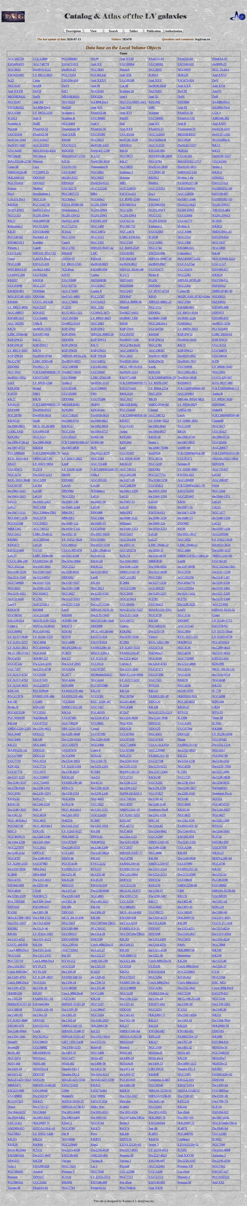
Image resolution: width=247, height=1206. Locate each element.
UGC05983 (98, 539)
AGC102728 (16, 58)
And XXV (155, 80)
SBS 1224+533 (71, 728)
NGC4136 (184, 647)
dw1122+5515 (71, 599)
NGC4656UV (16, 836)
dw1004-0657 (157, 431)
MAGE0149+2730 (19, 161)
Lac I (94, 1166)
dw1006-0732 (220, 437)
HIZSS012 (219, 285)
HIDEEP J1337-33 (19, 1004)
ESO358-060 (41, 231)
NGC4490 (97, 744)
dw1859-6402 (16, 1117)
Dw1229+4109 (100, 739)
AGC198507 (157, 350)
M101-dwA (156, 1058)
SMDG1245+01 (159, 842)
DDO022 (218, 177)
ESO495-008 (220, 307)
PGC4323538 (16, 712)
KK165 (95, 858)
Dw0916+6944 (42, 355)
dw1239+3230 (100, 788)
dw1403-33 (69, 1052)
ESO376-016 (186, 491)
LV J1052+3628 (72, 539)
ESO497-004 (41, 334)
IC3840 (12, 874)
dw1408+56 (98, 1063)
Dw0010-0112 (42, 69)
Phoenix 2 (184, 1177)
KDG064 (125, 442)
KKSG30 (155, 777)
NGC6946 (68, 1139)
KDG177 (39, 798)
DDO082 (154, 469)
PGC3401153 (157, 626)
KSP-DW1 (68, 328)
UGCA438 (155, 1171)
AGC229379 (70, 744)
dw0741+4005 (71, 296)
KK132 (217, 685)
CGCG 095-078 (72, 550)
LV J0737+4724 (159, 291)
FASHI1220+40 (159, 696)
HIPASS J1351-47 (73, 1036)
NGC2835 (126, 355)
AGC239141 (70, 944)
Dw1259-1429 (71, 896)
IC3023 (66, 653)
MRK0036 (155, 561)
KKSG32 (13, 798)
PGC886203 (127, 907)
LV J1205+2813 (18, 647)
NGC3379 (39, 518)
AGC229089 (157, 750)
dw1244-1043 (220, 831)
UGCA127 (219, 264)
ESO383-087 (157, 1031)
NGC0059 (184, 69)
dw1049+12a (70, 523)
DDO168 (154, 934)
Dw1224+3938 (158, 717)
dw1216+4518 (221, 674)
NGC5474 (14, 1058)
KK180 (66, 907)
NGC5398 (155, 1047)
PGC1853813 (186, 701)
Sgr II (65, 1133)
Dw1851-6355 (158, 1112)
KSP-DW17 (40, 345)
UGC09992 (98, 1096)
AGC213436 (16, 599)
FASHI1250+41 (130, 863)
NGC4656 (126, 831)
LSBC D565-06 (43, 361)
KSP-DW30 (156, 361)
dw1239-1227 (128, 788)
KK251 (12, 1139)
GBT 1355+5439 (72, 1042)
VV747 (37, 550)
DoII (215, 96)
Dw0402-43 (40, 237)
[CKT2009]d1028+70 (104, 469)
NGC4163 (14, 658)
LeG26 (153, 534)
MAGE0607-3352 (189, 258)
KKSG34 (183, 809)
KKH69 (67, 615)
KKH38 (38, 280)
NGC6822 (14, 1133)
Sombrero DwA (222, 793)
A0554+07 (68, 258)
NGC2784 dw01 (130, 345)
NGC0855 (126, 166)
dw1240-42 (156, 798)
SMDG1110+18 (130, 572)
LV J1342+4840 (18, 1020)
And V (95, 123)
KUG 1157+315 (188, 636)
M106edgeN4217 (102, 674)
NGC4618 (39, 815)
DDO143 (96, 836)
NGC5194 (218, 977)
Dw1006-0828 (42, 442)
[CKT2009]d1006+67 (75, 442)
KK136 (12, 701)
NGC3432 (184, 539)
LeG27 (153, 539)
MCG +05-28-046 (102, 631)
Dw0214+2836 (158, 166)
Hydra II (13, 707)
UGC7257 (14, 669)
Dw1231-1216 (221, 744)
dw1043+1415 (17, 496)
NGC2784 (155, 345)
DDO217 (39, 1177)
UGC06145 (219, 561)
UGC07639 (127, 739)
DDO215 (13, 1160)
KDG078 (13, 609)
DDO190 (39, 1079)
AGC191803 (186, 393)
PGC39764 (127, 696)
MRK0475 (14, 1085)
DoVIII (182, 91)
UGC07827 (156, 793)
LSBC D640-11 (42, 534)
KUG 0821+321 (72, 312)
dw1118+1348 (71, 588)
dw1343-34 (185, 1020)
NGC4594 (68, 798)
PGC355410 (15, 183)
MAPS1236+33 (129, 771)
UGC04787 (127, 334)
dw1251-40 (69, 874)
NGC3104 (68, 431)
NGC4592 (14, 793)
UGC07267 (98, 669)
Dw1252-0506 (187, 874)
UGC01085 (98, 134)
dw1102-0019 (157, 555)
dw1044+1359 (158, 496)
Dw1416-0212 (100, 1074)
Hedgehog (184, 955)
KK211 (216, 1015)
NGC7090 (218, 1144)
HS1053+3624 (221, 545)
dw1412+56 (98, 1069)
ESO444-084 (41, 1004)
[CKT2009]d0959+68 (225, 415)
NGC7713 (126, 1177)
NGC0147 (14, 85)
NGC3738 (155, 615)
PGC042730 (15, 825)
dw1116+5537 (71, 582)
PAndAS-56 (98, 129)
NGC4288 (218, 696)
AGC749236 (70, 723)
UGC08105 (219, 896)
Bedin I (124, 1123)
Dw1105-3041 (42, 566)
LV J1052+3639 (222, 539)
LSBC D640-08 (43, 555)
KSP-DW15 (219, 339)
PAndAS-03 (156, 58)
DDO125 (154, 728)
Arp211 (95, 777)
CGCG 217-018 (222, 923)
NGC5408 (97, 1052)
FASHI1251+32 (188, 869)
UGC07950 (219, 847)
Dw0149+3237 (221, 156)
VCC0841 (97, 723)
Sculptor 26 (127, 91)
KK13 (216, 145)
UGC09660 (40, 1090)
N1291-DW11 (221, 204)
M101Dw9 (126, 1042)
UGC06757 (127, 620)
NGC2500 (184, 301)
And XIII (125, 107)
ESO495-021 (16, 318)
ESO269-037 (41, 907)
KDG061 (68, 410)
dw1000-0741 (70, 420)
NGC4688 (155, 852)
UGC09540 (156, 1085)
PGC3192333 (220, 1177)
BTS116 (154, 685)
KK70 (11, 328)
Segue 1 (154, 442)
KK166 (153, 858)
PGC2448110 (220, 1052)
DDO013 (125, 145)
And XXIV (219, 123)
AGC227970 (16, 847)
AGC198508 (70, 366)
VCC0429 (68, 701)
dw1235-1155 (128, 766)
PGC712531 (69, 226)
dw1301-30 (69, 901)
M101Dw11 (219, 1063)
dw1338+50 (185, 1004)
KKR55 (96, 1139)
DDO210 (125, 1139)
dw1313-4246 (157, 923)
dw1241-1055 (70, 815)
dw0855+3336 (221, 323)
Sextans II (184, 464)
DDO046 (39, 296)
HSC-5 (12, 831)
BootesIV (68, 1096)
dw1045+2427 (42, 501)
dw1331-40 (98, 988)
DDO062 (13, 366)
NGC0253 (68, 102)
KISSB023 (184, 383)
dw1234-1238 (186, 761)
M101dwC (39, 1058)
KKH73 (67, 626)
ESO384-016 (220, 1042)
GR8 (181, 890)
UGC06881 (15, 631)
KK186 (95, 917)
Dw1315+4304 (221, 934)
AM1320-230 (99, 961)
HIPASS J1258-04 (223, 890)
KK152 (182, 755)
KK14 (124, 150)
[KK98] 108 (69, 620)
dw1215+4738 (42, 669)
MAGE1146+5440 (102, 620)
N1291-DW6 (41, 215)
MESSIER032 (16, 96)
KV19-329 (39, 971)
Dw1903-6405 (71, 1117)
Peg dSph (126, 1182)
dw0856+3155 (42, 328)
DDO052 (154, 312)
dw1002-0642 (157, 426)
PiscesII (124, 1166)
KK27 (11, 220)
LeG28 (37, 545)
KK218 (153, 1025)
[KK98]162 (98, 842)
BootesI (124, 1047)
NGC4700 (126, 858)
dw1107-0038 (186, 566)
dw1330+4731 (17, 988)
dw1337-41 (127, 1004)
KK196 (217, 950)
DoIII (36, 123)
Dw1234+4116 (129, 761)
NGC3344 (218, 491)
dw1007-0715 (16, 447)
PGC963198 (220, 879)
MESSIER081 (71, 404)
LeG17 (12, 507)
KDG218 (218, 907)
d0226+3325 (70, 177)
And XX (96, 64)
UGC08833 (40, 1042)
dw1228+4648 (71, 734)
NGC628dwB (157, 139)
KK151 (12, 744)
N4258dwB (40, 717)
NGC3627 (68, 593)
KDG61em (98, 410)
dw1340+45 (15, 1015)
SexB (36, 420)
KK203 (124, 971)
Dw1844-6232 (17, 1112)
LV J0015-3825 (42, 75)
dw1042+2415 (17, 491)
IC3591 (182, 771)
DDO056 (68, 339)
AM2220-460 (99, 1155)
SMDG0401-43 (222, 231)
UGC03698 (15, 285)
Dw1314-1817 (187, 934)
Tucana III (14, 1187)
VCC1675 (39, 771)
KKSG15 (13, 404)
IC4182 (12, 912)
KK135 (153, 690)
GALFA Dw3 (16, 199)
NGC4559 (184, 766)
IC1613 (12, 118)
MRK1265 (14, 528)
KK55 (66, 274)
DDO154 (154, 879)
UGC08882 (40, 1047)
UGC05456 (219, 442)
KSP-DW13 (98, 339)
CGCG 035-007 (222, 377)
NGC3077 (218, 426)
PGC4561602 (41, 631)
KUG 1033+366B (19, 480)
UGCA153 (219, 345)
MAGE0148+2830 (160, 156)
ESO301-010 (99, 220)
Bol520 (66, 107)
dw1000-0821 (99, 420)
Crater (216, 615)
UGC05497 (127, 453)
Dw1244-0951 (187, 831)
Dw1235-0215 (158, 766)
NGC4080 (68, 642)
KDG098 (68, 685)
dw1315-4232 (16, 939)
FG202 (153, 280)
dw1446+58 (127, 1085)
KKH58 (38, 447)
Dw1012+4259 (100, 453)
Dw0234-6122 (100, 183)
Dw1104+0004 (71, 561)
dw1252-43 (219, 874)
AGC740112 (41, 528)
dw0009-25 (219, 64)
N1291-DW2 (16, 210)
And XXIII (69, 134)
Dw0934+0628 (187, 377)
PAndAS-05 (219, 58)
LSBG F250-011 (130, 237)
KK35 (11, 231)
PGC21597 (98, 296)
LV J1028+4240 (72, 469)
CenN (36, 1031)
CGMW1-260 (16, 274)
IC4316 (182, 1009)
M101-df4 (14, 1063)
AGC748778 (41, 64)
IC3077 (66, 674)
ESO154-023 (128, 193)
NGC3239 (155, 464)
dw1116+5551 (42, 582)
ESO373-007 (41, 377)
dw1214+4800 (187, 663)
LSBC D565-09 (101, 377)
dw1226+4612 (42, 728)
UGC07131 (156, 647)
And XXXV (98, 80)
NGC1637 (218, 242)
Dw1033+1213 (42, 474)
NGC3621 (14, 588)
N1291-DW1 (99, 215)
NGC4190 (155, 658)
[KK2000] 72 (186, 1123)
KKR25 (38, 1101)
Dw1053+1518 (100, 545)
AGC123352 (157, 188)
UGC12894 (40, 58)
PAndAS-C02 (186, 118)
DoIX (36, 96)
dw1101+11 (98, 555)
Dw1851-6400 (71, 1112)
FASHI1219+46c (72, 696)
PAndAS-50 (185, 112)
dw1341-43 (127, 1015)
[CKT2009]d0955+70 (46, 404)
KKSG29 (68, 777)
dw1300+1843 (42, 901)
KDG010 (68, 150)
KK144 (12, 723)
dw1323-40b (127, 961)
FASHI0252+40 (222, 188)
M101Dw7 (219, 1058)
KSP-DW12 (15, 339)
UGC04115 (98, 301)
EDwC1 (67, 1123)
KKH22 (217, 226)
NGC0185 (97, 91)
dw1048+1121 (129, 518)
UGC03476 (185, 269)
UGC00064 (127, 64)
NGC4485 (39, 744)
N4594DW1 (220, 788)
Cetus (36, 80)
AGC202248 (128, 474)
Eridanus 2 (155, 226)
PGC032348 (15, 523)
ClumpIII (217, 420)
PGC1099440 (16, 453)
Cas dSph (183, 1171)
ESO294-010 (70, 80)
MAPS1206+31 (71, 647)
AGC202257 (157, 588)
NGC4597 (126, 804)
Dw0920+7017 (187, 361)
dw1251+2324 (158, 869)
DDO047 (125, 296)
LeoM (181, 561)
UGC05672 (15, 469)
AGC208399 (128, 485)
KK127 (66, 658)
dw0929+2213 (129, 372)
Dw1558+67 (185, 1096)
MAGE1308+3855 (19, 917)
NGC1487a (98, 231)
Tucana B (97, 1160)
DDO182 (39, 1020)
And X (37, 118)
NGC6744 (97, 1123)
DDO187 (39, 1074)
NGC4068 (39, 642)
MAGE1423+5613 (19, 1079)
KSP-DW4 (126, 328)
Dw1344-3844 (221, 1020)
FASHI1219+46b (43, 696)
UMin (65, 1090)
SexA (65, 453)
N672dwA (39, 156)
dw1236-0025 (70, 771)
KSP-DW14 (156, 339)
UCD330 (154, 966)
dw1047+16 (185, 507)
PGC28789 (15, 415)
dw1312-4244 (41, 923)
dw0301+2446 (187, 199)
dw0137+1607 (17, 145)
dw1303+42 (219, 901)
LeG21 (216, 507)
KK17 (124, 161)
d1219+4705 (185, 690)
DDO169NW (70, 939)
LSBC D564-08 (17, 334)
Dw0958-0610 (100, 415)
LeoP (65, 464)
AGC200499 (186, 480)
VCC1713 (126, 777)
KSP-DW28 (98, 355)
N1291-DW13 (221, 215)
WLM (94, 58)
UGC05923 (40, 523)
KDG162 (13, 766)
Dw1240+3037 (17, 809)
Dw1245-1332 (187, 842)
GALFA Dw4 (41, 258)
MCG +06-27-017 (19, 653)
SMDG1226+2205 (19, 728)
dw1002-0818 (99, 426)
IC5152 (37, 1150)
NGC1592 (97, 242)
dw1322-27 (98, 955)
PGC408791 (185, 1133)
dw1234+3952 (71, 761)
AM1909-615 (16, 1128)
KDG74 (125, 555)
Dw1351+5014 (100, 1036)
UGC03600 (69, 280)
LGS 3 (216, 112)
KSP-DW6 (68, 334)
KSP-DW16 (15, 345)
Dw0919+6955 (71, 361)
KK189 (182, 923)
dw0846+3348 (158, 318)
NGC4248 (218, 680)
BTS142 (96, 755)
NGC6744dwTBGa (132, 1117)
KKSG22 (97, 566)
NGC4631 (39, 820)
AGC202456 (128, 539)
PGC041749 (220, 755)
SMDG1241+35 (130, 809)
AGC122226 (99, 188)
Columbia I (184, 253)
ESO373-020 (128, 388)
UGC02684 (185, 215)
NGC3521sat (16, 566)
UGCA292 (155, 782)
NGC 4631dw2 (17, 820)
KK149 (37, 739)
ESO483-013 (16, 242)
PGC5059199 (16, 717)
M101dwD (155, 1052)
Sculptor (154, 112)
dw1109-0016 (70, 572)
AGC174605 (70, 301)
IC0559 (12, 393)
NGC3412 (14, 534)
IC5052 (217, 1139)
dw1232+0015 (187, 750)
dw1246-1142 (16, 852)
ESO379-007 (220, 626)
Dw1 (152, 193)
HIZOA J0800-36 (131, 301)
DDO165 (68, 912)
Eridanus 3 (126, 172)
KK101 (95, 582)
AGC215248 (41, 615)
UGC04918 (219, 355)
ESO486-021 (186, 247)
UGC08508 (69, 988)
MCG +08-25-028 (189, 998)
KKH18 (13, 204)
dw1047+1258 (187, 512)
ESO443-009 (16, 885)
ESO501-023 (186, 474)
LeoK (152, 366)
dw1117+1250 (157, 582)
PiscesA (125, 69)
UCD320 (125, 966)
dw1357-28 (185, 1042)
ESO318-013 (157, 512)
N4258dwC (156, 653)
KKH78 (183, 680)
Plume (181, 739)
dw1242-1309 (220, 820)
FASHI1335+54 (43, 998)
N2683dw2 (185, 323)
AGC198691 (99, 388)
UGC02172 (69, 188)
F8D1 (36, 393)
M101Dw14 (40, 1069)
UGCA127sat (186, 264)
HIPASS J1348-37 (73, 1031)
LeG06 (95, 485)
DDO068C (219, 404)
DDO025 (39, 183)
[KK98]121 (185, 642)
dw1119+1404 (221, 588)
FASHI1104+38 (43, 561)
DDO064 (68, 399)
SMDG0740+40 (222, 291)
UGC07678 (69, 750)
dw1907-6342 (220, 1117)
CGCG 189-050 (18, 944)
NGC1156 (39, 199)
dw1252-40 (98, 874)
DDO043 (154, 285)
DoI (122, 123)
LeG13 (12, 501)
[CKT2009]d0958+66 (133, 415)
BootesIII (13, 1047)
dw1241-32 (15, 815)
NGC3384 (97, 518)
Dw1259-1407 (158, 896)
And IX (182, 107)
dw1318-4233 (157, 944)
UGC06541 (15, 615)
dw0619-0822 (128, 264)
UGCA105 (14, 253)
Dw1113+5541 (17, 577)
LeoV (65, 609)
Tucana (66, 1160)
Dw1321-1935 (42, 955)
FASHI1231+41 (188, 744)
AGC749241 (128, 798)
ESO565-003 (99, 366)
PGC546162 (15, 237)
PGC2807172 (70, 193)
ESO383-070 (16, 1025)
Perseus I (154, 199)
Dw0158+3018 (100, 161)
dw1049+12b (157, 523)
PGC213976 (15, 696)
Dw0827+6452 (129, 312)
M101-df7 (97, 1058)
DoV (215, 80)
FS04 (215, 485)
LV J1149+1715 (222, 620)
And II (182, 123)
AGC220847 (41, 777)
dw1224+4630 (129, 717)
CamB (37, 247)
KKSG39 (97, 879)
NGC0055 (155, 69)
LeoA (181, 415)
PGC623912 (40, 1036)
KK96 (181, 528)
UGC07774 (15, 771)
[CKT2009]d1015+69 (225, 453)
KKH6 (66, 139)
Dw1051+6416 (100, 534)
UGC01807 (69, 172)
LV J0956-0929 (187, 404)
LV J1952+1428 (43, 1133)
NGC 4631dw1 (71, 809)
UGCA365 (69, 998)
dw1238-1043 (186, 782)
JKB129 (183, 75)
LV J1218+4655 (18, 685)
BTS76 (66, 636)
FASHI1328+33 (72, 977)
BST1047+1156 (17, 518)
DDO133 (39, 755)
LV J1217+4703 (18, 680)
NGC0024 (14, 69)
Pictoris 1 (13, 247)
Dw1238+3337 (17, 782)
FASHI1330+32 (130, 982)
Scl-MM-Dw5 (41, 107)
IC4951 (153, 1133)
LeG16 (216, 501)
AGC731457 (220, 469)
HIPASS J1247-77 (131, 852)
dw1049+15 (98, 523)
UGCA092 (155, 242)
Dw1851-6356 (129, 1112)
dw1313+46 (40, 928)
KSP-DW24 (15, 355)
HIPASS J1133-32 (223, 609)
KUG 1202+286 (159, 642)
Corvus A (126, 663)
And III (95, 85)
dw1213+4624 (129, 658)
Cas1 (36, 166)
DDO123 (154, 723)
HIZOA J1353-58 (131, 1036)
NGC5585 (184, 1074)
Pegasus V (68, 1171)
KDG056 (154, 372)
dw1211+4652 (221, 653)
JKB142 (183, 150)
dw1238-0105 (16, 788)
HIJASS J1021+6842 (225, 458)
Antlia (123, 431)
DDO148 (68, 858)
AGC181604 (70, 318)
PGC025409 (220, 328)
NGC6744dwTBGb (224, 1123)
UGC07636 (156, 739)
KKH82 (13, 928)
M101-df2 (68, 1063)
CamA (66, 242)
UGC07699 (15, 755)
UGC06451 (156, 604)
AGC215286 (128, 588)
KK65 (152, 296)
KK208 (95, 998)
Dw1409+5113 (187, 1063)
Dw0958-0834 (42, 415)
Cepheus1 (184, 1139)
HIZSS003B (98, 280)
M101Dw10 (219, 1047)
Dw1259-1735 (129, 896)
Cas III (124, 85)
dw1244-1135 (128, 836)
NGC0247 (14, 102)
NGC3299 (39, 480)
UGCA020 (14, 150)
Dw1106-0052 (158, 566)
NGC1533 (184, 237)
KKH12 (154, 177)
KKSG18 (155, 437)
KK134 (124, 690)
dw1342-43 (69, 1020)
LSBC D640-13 (187, 545)
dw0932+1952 (17, 377)
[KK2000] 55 (128, 955)
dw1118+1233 (42, 588)
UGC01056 (15, 134)
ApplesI (38, 1171)
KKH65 (13, 539)
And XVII (218, 85)
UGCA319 (127, 901)
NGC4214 (184, 669)
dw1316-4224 (220, 939)
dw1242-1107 (70, 825)
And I (123, 96)
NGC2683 (97, 323)
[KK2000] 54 (186, 950)
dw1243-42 (156, 825)
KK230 (182, 1058)
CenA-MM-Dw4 (43, 961)
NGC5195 (39, 982)
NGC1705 (68, 247)
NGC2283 (184, 274)
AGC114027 (41, 139)
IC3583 (95, 771)
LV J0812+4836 (18, 307)
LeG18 (95, 507)
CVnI (215, 971)
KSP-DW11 (185, 334)
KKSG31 (97, 782)
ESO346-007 (157, 1160)
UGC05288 (98, 399)
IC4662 (124, 1106)
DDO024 (68, 183)
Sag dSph (183, 1112)
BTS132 (183, 712)
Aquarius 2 (219, 1155)
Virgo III (217, 717)
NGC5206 (97, 993)
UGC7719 (14, 761)
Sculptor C (68, 112)
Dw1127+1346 (100, 604)
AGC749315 (128, 469)
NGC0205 (155, 91)
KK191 (12, 934)
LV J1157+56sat (222, 631)
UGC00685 (98, 118)
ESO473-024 (186, 80)
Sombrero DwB (158, 809)
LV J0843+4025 (101, 318)
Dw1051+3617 (187, 534)
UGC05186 (69, 388)
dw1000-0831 (16, 426)
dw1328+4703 (17, 977)
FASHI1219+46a (72, 690)
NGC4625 (184, 815)
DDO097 (183, 620)
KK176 (182, 896)
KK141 (66, 712)
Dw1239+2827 (187, 788)
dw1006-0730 (186, 437)
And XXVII (15, 91)
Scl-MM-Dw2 (221, 102)
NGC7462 (218, 1166)
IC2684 (124, 582)
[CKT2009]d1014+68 (191, 453)
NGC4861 (97, 896)
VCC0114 (97, 663)
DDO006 (183, 102)
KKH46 (154, 334)
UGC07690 (127, 750)
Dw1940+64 (220, 1128)
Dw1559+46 (220, 1096)
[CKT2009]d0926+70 (46, 372)
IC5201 (182, 1150)
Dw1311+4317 (17, 923)
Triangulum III (71, 129)
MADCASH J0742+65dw (194, 296)
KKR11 (96, 1085)
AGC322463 (157, 1166)
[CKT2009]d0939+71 (133, 383)
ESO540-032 (16, 107)
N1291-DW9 (99, 204)
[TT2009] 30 (157, 172)
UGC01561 (219, 161)
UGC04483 (40, 318)
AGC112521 (157, 145)
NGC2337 (39, 285)
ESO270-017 (220, 993)
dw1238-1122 (128, 782)
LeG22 (216, 523)
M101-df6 (39, 1063)
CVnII (37, 890)
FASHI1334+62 (159, 993)
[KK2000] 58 (99, 1025)
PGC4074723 (220, 804)
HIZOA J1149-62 (44, 626)
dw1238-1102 (41, 788)
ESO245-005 (157, 150)
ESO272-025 (70, 1085)
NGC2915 (14, 372)
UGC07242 (15, 663)
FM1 (94, 393)
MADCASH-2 (100, 653)
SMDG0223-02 (187, 172)
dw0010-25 (69, 69)
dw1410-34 (15, 1069)
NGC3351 (68, 496)
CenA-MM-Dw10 (160, 961)
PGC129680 (69, 1144)
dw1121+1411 (186, 593)
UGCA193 (127, 426)
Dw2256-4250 (221, 1160)
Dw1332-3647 (187, 988)
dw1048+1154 (158, 518)
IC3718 (217, 836)
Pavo (94, 1133)
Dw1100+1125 (221, 550)
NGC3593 (155, 577)
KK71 (37, 339)
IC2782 (37, 599)
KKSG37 (218, 852)
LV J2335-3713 (100, 1177)
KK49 (216, 253)
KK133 (95, 690)
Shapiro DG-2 (70, 1074)
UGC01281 (185, 156)
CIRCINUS (156, 1069)
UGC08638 (15, 1009)
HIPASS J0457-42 (102, 247)
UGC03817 (98, 285)
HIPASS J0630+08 (131, 269)
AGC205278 (128, 550)
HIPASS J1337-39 (73, 1004)
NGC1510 (68, 237)
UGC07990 (185, 863)
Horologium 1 (41, 193)
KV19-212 (68, 961)
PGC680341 (15, 1182)
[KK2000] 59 (220, 1025)
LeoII (94, 577)
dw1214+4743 (158, 663)
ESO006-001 (186, 307)
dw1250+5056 (17, 869)
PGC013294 (40, 226)
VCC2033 (39, 847)
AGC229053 (41, 685)
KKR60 (38, 1144)
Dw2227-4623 (158, 1155)
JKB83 (95, 404)
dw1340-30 (219, 1009)
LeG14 (153, 501)
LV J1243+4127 (72, 831)
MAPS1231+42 (17, 750)
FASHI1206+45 (101, 647)
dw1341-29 (69, 1015)
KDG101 (13, 690)
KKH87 (217, 1069)
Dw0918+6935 (158, 355)
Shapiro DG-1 (70, 1069)
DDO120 (154, 701)
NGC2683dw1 (158, 323)
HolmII (124, 307)
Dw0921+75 (41, 366)
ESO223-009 (16, 1090)
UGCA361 (155, 988)
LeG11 (95, 496)
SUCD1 (217, 798)
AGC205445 (186, 496)
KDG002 (154, 102)
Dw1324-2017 (17, 966)
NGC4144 (39, 653)
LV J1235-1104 (71, 766)
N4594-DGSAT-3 (131, 793)
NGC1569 (126, 242)
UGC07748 (156, 761)
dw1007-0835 (186, 442)
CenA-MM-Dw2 (18, 982)
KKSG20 (97, 561)
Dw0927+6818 (71, 372)
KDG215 (68, 885)
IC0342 (66, 231)
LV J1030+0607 (188, 469)
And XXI (218, 1182)
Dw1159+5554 (129, 636)
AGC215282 (128, 577)
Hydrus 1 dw (186, 177)
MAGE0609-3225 (223, 258)
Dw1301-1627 (100, 901)
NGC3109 (184, 426)
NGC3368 (39, 507)
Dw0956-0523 (42, 410)
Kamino (38, 242)
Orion (11, 258)
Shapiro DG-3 (186, 1069)
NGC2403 (126, 291)
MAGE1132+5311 (160, 609)
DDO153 (125, 879)
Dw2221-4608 (221, 1150)
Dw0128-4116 (221, 129)
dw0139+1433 (100, 145)
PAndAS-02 (98, 1187)
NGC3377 (218, 512)
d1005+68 (97, 437)
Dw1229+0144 (71, 739)
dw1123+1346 (221, 599)
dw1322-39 (156, 955)
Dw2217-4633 (129, 1150)
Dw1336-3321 (129, 998)
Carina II (96, 291)
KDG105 (39, 707)
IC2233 (66, 307)
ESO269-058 (128, 917)
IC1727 (95, 156)
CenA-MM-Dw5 (18, 950)
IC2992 (124, 642)
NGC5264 (97, 1015)
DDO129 (183, 734)
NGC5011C (98, 928)
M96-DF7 (68, 512)
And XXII (126, 129)
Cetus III (13, 166)
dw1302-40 (185, 901)
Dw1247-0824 (100, 852)
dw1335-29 (15, 998)
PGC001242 (98, 75)
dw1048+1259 (221, 518)
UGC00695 (156, 118)
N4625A (67, 820)
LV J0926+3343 (222, 366)
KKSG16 (13, 420)
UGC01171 (69, 145)
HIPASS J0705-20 (189, 280)
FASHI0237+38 (188, 183)
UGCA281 (184, 723)
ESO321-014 (220, 658)
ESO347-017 (220, 1171)
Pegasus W (184, 1182)
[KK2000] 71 (41, 1123)
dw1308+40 (219, 912)
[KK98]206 (15, 993)
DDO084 (68, 491)
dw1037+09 (127, 480)
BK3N (153, 399)
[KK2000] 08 (41, 220)
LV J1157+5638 (18, 636)
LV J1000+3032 (188, 420)
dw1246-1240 (99, 847)
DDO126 (125, 728)
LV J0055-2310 (42, 112)
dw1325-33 (98, 966)
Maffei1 (153, 183)
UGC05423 (69, 437)
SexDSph (155, 453)
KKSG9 (217, 274)
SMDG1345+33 (72, 1025)
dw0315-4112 (41, 210)
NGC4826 (14, 890)
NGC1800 (218, 247)
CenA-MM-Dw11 (102, 944)
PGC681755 (127, 226)
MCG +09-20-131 (223, 669)
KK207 (37, 993)
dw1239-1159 (157, 788)
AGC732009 (186, 658)
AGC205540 (220, 534)
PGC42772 (127, 825)
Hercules (125, 1101)
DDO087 (183, 523)
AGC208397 (220, 480)
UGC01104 (127, 134)
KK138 (153, 707)
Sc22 (11, 80)
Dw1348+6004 (17, 1031)
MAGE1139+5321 (44, 620)
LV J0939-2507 (158, 383)
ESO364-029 (128, 258)
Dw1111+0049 (158, 572)
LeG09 (37, 491)
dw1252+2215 (158, 874)
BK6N (66, 474)
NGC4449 (14, 734)
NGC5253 (155, 1009)
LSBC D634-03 (222, 334)
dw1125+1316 (71, 604)
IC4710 (217, 1106)
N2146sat (68, 269)
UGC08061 (219, 885)
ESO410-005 (16, 75)
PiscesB (12, 129)
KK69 (124, 323)
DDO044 (39, 291)
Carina (95, 274)
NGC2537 (39, 307)
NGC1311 (155, 215)
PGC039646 (40, 690)
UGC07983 (40, 863)
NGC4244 (68, 680)
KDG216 (154, 885)
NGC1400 (97, 226)
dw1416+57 (127, 1074)
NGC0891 (97, 172)
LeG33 (12, 555)
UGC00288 (127, 80)
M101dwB (126, 1063)
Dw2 (11, 193)
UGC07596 (98, 734)
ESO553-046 (157, 253)
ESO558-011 (220, 280)
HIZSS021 (219, 296)
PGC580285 (15, 1171)
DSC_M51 (219, 982)
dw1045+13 (127, 501)
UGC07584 (185, 728)
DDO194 (218, 1079)
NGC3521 (68, 566)
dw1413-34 (127, 1069)
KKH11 (217, 172)
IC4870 (182, 1128)
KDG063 (13, 437)
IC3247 (124, 712)
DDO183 (218, 1031)
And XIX (126, 75)
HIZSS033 (219, 301)
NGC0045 (97, 69)
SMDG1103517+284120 (193, 555)
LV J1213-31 (99, 658)
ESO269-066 (70, 928)
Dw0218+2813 (187, 166)
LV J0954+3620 (222, 399)
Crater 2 (13, 626)
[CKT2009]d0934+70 (162, 377)
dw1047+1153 (16, 512)
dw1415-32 (15, 1074)
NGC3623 (97, 588)
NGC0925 (97, 177)
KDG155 (125, 755)
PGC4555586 (99, 685)
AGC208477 (220, 447)
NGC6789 (68, 1128)
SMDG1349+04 (130, 1031)
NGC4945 (155, 907)
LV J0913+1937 (18, 350)
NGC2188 (14, 264)
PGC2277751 (157, 474)
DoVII (37, 91)
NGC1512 (97, 237)
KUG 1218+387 (101, 701)
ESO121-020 (41, 264)
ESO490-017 (220, 269)
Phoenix (38, 161)
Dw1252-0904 (129, 874)
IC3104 (124, 685)
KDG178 (68, 804)
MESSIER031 (71, 96)
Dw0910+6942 (187, 339)
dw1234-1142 (220, 761)
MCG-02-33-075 (130, 890)
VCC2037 (126, 847)
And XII (38, 102)
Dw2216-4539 (100, 1150)
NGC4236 (184, 674)
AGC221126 (128, 885)
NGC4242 (97, 680)
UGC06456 (127, 604)
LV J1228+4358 (222, 734)
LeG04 (37, 485)
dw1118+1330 (221, 582)
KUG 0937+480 (222, 383)
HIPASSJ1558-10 (160, 1096)
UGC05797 (15, 485)
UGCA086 (184, 231)
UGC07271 (156, 669)
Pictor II (154, 274)
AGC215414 (128, 599)
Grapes (124, 626)
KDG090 (218, 663)
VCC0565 (39, 712)
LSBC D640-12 (158, 545)
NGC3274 (14, 474)
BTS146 (183, 798)
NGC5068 (218, 944)
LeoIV (182, 609)
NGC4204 (68, 669)
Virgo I (153, 636)
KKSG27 (183, 707)
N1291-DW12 (71, 215)
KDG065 (125, 437)
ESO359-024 (220, 237)
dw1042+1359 (129, 491)
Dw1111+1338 (221, 572)
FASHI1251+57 (72, 869)
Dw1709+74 (220, 1101)
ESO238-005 (70, 1155)
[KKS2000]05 (186, 188)
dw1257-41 (69, 890)
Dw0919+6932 (187, 355)
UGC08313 (69, 934)
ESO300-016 (157, 204)
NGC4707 (14, 858)
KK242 (182, 1106)
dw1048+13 (185, 518)
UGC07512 (40, 723)
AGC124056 (186, 193)
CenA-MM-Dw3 (188, 982)
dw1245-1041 (41, 842)
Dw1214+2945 (71, 663)
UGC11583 (219, 1133)
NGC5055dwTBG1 (103, 923)
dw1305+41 (185, 907)
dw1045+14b (70, 501)
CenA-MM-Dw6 (188, 966)
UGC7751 (39, 766)
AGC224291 (99, 815)
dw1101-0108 (70, 555)
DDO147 (39, 852)
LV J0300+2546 (130, 199)
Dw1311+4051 (221, 917)
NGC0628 (184, 139)
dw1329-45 (98, 977)
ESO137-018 (99, 1101)
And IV (217, 91)
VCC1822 (97, 804)
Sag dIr (153, 1128)
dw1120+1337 (158, 593)
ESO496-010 (220, 318)
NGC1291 (126, 210)
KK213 (153, 1020)
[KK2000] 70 (157, 1117)
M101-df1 (126, 1052)
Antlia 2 (67, 383)
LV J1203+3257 (18, 642)
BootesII (96, 1047)
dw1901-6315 (41, 1117)
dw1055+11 (127, 545)
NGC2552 (155, 307)
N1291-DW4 (128, 215)
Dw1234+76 (99, 761)
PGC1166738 (41, 204)
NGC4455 (155, 734)
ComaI (95, 728)
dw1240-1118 (41, 804)
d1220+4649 (127, 701)
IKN (93, 447)
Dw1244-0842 (158, 831)
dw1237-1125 (16, 777)
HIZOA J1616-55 (73, 1101)
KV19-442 (184, 977)
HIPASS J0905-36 (102, 334)
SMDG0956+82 (159, 404)
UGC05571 (185, 458)
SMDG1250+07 (159, 863)
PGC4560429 (41, 647)
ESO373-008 (128, 377)
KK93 (181, 501)
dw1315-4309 (157, 939)
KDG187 (125, 820)
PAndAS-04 (185, 58)
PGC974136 (69, 863)
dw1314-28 (98, 934)
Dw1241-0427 (221, 809)
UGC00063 (156, 64)
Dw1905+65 (99, 1117)
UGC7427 (97, 707)
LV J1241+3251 (130, 815)
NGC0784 (155, 161)
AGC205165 (99, 480)
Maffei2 (38, 188)
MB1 (123, 183)
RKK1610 (126, 393)
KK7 (65, 91)
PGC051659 (127, 1079)
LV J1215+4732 (18, 674)
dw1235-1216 (99, 766)
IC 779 (216, 690)
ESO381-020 (220, 842)
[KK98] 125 (40, 658)
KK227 (153, 1042)
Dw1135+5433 (100, 615)
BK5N (182, 431)
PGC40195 (98, 712)
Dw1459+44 (220, 1085)
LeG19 (124, 507)
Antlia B (217, 393)
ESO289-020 (16, 1155)
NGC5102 (14, 955)
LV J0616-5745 (71, 264)
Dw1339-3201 (221, 1004)
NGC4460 (14, 739)
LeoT (11, 383)
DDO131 (39, 750)
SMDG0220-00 (17, 172)
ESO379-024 (99, 642)
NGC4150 (184, 653)
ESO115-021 (220, 183)
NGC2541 (97, 307)
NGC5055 (184, 939)
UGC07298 (156, 674)
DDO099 (96, 626)
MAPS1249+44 (222, 858)
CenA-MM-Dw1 (159, 982)
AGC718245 (70, 415)
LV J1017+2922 (72, 458)
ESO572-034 (99, 636)
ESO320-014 (16, 620)
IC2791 (182, 599)
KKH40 (13, 301)
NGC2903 (218, 372)
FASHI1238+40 (72, 782)
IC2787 (153, 599)
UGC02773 (185, 220)
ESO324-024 (157, 971)
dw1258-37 (156, 890)
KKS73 (95, 1128)
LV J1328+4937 (43, 977)
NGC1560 (184, 242)
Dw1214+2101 (42, 663)
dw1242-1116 (186, 820)
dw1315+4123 (42, 939)
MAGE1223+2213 (160, 712)
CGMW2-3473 (100, 312)
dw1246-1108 (157, 847)
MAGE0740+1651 (19, 296)
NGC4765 (14, 879)
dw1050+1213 (158, 528)
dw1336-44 (156, 998)
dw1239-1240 (99, 793)
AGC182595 (16, 323)
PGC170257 (127, 977)
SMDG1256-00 (187, 885)
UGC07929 (69, 842)
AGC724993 (41, 782)
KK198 (217, 955)
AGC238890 (128, 988)
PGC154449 (127, 410)
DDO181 (125, 1009)
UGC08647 (98, 1009)
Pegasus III (126, 1155)
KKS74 (124, 1128)
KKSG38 (68, 879)
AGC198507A (129, 350)
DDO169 (96, 939)
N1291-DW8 (99, 210)
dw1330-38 (40, 988)
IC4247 (95, 971)
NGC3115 (39, 437)
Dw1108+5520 (17, 572)
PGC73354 (69, 75)
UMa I (95, 474)
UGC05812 (156, 485)
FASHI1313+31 (130, 928)
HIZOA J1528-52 (189, 1090)
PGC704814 (127, 1187)
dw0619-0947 (157, 264)
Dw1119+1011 (17, 593)
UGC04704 (156, 328)
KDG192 (39, 831)
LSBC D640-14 (101, 550)
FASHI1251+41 (130, 869)
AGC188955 (16, 312)
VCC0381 (97, 696)
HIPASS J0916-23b (74, 355)
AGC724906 (128, 744)
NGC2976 (155, 393)
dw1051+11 (69, 534)
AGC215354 (186, 588)
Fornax (12, 188)
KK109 (153, 620)
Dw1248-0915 (42, 858)
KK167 (217, 869)
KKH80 (217, 728)
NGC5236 (218, 998)
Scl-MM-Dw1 (99, 102)
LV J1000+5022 (159, 420)
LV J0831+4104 (188, 312)
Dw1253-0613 (42, 879)
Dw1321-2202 (42, 950)
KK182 (95, 907)
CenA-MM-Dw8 (72, 993)
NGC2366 (184, 285)
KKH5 (124, 118)
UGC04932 (98, 361)
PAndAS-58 (40, 134)
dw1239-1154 (70, 793)
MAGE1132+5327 (131, 609)
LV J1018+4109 (130, 458)
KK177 (153, 901)
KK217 (124, 1025)
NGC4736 (218, 863)
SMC (152, 107)
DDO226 (96, 96)
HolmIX (217, 410)
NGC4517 (218, 750)
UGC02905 (156, 231)
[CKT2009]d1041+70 (191, 485)
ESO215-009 (16, 550)
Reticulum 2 (15, 226)
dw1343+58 (127, 1020)
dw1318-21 (127, 944)
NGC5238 (184, 993)
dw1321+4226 (158, 950)
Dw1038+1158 (158, 480)
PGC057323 (15, 1101)
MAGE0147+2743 (73, 156)
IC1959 (217, 220)
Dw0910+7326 (129, 339)
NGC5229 (126, 993)
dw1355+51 (98, 1042)
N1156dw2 (98, 199)
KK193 (124, 939)
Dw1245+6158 (129, 842)
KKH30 (67, 253)
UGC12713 (156, 1177)
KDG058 (13, 388)
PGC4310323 (220, 642)
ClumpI (153, 410)
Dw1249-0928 (187, 858)
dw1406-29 (127, 1058)
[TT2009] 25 (41, 172)
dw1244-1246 (41, 836)
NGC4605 (97, 798)
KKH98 (67, 1182)
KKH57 (125, 420)
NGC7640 (97, 1171)
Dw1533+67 (41, 1096)
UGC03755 (69, 285)
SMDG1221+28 (72, 707)
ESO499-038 (41, 431)
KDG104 (218, 701)
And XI (153, 96)
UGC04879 (219, 350)
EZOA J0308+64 (72, 204)
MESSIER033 (186, 134)
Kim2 (94, 1144)
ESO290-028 (41, 1166)
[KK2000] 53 (186, 917)
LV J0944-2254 (158, 388)
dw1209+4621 (221, 647)
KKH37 (13, 280)
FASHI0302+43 (222, 199)
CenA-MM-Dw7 (18, 971)
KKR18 (125, 1090)
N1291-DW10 (158, 220)
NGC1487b (127, 231)
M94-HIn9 (39, 874)
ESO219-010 (99, 885)
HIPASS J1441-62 (44, 1085)
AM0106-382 (220, 118)
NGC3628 (126, 593)
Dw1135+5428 (129, 615)
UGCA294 (155, 836)
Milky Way (98, 1106)
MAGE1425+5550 (73, 1079)
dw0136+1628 (129, 139)
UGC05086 (69, 377)
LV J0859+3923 (188, 328)
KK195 (124, 950)
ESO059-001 (16, 291)
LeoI (123, 447)
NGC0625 (97, 139)
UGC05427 (219, 431)
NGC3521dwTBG (223, 566)
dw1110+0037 (99, 572)
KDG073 (13, 545)
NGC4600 (184, 804)
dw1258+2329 (17, 896)
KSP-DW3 (97, 328)
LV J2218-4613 (158, 1150)
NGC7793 (68, 1187)
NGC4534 (39, 761)
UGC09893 (15, 1096)
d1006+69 (97, 442)
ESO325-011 (41, 1025)
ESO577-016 (157, 1004)
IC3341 (217, 723)
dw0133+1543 (221, 134)
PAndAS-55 (40, 129)
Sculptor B (68, 118)
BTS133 (217, 712)
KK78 (37, 399)
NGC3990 (184, 631)
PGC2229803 (186, 971)
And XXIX (156, 1187)
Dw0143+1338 (100, 150)
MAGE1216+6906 (131, 674)
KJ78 (215, 361)
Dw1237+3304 (158, 771)
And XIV (97, 107)
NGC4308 (126, 707)
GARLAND (15, 431)
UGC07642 (219, 739)
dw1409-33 (156, 1063)
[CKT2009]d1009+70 (46, 453)
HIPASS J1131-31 (102, 609)
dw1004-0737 (99, 431)
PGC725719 (15, 961)
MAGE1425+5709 (102, 1079)
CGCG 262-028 (43, 301)
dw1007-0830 (70, 447)
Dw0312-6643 (187, 204)
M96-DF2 (126, 512)
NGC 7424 (69, 1166)
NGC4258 (184, 685)
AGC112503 (41, 145)
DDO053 (218, 312)
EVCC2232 (98, 863)
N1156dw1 (69, 199)
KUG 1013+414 (18, 458)
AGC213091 (220, 604)
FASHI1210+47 (130, 653)
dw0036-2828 (157, 85)
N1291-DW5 (186, 210)
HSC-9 (37, 809)
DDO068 (13, 410)
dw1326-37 (219, 966)
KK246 (124, 1133)
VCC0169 (39, 674)
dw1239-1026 (186, 793)
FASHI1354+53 (188, 1036)
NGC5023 (68, 923)
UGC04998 (185, 366)
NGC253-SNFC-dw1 (133, 102)
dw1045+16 (98, 501)
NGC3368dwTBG (44, 512)
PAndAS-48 (98, 112)
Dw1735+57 (41, 1106)
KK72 (95, 345)
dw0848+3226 (187, 318)
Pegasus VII (185, 1166)
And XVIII (127, 58)
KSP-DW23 (185, 350)
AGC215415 (41, 604)
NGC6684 (39, 1112)
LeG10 (37, 496)
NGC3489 (184, 550)
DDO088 (96, 512)
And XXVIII (186, 1155)
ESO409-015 (16, 64)
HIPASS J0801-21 (160, 301)
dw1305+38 (40, 912)
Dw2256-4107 (187, 1160)
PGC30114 (155, 458)
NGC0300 (14, 112)
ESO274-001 (99, 1090)
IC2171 (124, 274)
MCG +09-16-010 (131, 366)
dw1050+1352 (71, 528)
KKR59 (13, 1144)
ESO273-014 (186, 1085)
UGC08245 (185, 912)
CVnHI (37, 701)
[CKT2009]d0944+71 (225, 388)
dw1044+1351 (221, 496)
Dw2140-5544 (17, 1150)
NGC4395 (126, 723)
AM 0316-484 (221, 210)
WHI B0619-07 (17, 269)
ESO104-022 (220, 1112)
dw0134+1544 (17, 139)
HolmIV (13, 1042)
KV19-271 (39, 966)
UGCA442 (40, 1182)
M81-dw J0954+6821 (191, 399)
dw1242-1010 (99, 825)
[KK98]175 (40, 896)
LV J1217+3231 (130, 680)
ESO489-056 (99, 269)
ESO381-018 (186, 836)
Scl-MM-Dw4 (221, 107)
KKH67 (96, 599)
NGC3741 (184, 615)
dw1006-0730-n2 (18, 442)
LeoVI (12, 604)
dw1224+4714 (100, 717)
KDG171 (68, 788)
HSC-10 (154, 820)
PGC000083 (69, 58)
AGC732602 (70, 950)
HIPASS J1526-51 (160, 1090)
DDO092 (68, 577)
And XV (154, 123)
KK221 (95, 1031)
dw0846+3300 (129, 318)
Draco (11, 1106)
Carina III (183, 291)
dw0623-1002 (41, 269)
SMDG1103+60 (222, 555)
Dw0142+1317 (187, 145)
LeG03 (216, 474)
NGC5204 (155, 977)
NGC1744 (155, 247)
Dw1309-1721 (42, 917)
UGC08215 (156, 912)
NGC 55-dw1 (220, 69)
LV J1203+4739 (222, 636)
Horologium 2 (70, 210)
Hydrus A (184, 226)
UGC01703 (69, 166)
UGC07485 (69, 717)
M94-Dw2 (39, 869)
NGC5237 (97, 1004)
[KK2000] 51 (70, 836)
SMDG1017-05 (42, 458)
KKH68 (38, 609)
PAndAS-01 (40, 1187)
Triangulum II (99, 166)
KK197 (66, 955)
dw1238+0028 (221, 777)
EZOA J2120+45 (130, 1144)
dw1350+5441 (17, 1036)
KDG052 (39, 312)
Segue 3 (154, 1144)
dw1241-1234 (157, 815)
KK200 (182, 961)
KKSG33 (13, 804)
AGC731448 (99, 464)
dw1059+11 (156, 550)
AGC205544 (41, 539)
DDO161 (13, 907)
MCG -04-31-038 (73, 917)
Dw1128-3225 (186, 604)
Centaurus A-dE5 (159, 1079)
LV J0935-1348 (42, 383)
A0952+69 (184, 410)
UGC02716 (127, 220)
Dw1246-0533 (71, 847)
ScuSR (37, 85)
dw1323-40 (219, 961)
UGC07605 (127, 734)
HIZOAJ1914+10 (44, 1128)
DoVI (65, 85)
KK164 (182, 852)
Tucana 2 (125, 1160)
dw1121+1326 (221, 593)
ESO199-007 (220, 193)
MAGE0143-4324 (44, 150)
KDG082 (125, 631)
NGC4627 (218, 815)
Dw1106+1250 (129, 566)
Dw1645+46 (156, 1101)
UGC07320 (40, 680)
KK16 (66, 161)
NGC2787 (14, 361)
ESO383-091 (186, 1031)
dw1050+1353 (129, 528)
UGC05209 (69, 393)
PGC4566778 (186, 582)
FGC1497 (68, 852)
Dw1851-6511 (100, 1112)
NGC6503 (155, 1106)
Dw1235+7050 (221, 766)
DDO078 (218, 464)
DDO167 (154, 928)
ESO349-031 (186, 64)
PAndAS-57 (156, 129)
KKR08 (154, 1074)
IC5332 (66, 1177)
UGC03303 (127, 253)
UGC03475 (156, 269)
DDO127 (39, 734)
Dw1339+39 (70, 1009)
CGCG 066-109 (18, 561)
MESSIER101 (42, 1052)
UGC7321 (155, 680)
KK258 (37, 1160)
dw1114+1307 (221, 577)
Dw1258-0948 (100, 890)
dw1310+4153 (158, 917)
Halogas (125, 177)
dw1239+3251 (42, 793)
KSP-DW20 (69, 350)
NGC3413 (126, 534)
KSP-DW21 (98, 350)
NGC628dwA (221, 139)
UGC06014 (69, 545)
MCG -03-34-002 (130, 912)
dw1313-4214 (220, 928)
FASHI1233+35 (159, 755)
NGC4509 (68, 755)
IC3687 (95, 820)
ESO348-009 (99, 1182)
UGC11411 (15, 1123)
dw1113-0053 (41, 577)
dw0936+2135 (100, 383)
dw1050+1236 (221, 528)
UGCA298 (184, 847)
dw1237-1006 (220, 771)
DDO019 (39, 177)
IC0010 (153, 75)
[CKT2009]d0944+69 (191, 388)
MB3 (94, 193)
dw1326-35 (69, 971)
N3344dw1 (98, 491)
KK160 (95, 831)
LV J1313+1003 (43, 934)
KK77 (11, 399)
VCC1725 (184, 777)
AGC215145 (186, 626)
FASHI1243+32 (188, 825)
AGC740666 (16, 582)
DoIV (181, 96)
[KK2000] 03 (16, 177)
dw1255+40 (40, 885)
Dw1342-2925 (100, 1020)
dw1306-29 (98, 912)
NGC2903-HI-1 (187, 372)
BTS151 (217, 825)
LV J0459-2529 (129, 247)
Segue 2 (217, 166)
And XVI (126, 112)
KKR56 (154, 1139)
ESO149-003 (157, 1182)
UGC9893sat (220, 1090)
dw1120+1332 (100, 593)
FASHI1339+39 (43, 1009)
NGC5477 (68, 1058)
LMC (94, 253)
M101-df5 (184, 1052)
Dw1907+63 (185, 1117)
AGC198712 (157, 415)
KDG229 (154, 1036)
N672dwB (14, 156)
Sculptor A (14, 123)
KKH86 (217, 1036)
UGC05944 (98, 528)
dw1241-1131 (99, 809)
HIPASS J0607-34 (160, 258)
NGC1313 (14, 215)
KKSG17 (68, 426)
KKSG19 (126, 464)
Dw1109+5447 (42, 572)
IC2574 (37, 469)
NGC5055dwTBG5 (132, 934)
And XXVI (219, 75)
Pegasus (13, 1177)
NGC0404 (68, 123)
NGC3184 (97, 458)
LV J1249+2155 (18, 863)
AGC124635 (128, 188)
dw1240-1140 (157, 804)
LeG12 (124, 496)
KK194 (37, 944)
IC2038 (153, 237)
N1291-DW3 (157, 210)
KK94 (152, 507)
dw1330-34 (69, 982)
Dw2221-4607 (42, 1155)
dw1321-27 (98, 950)
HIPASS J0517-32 (44, 253)
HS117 (12, 464)
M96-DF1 (68, 518)
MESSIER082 (129, 404)
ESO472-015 (70, 64)
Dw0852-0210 (71, 323)
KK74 (37, 350)
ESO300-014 (128, 204)
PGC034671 (40, 593)
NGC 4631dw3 (42, 825)
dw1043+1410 (158, 491)
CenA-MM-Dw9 (222, 988)
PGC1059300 (16, 901)
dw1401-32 (185, 1047)
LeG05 (66, 485)
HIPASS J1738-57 (73, 1106)
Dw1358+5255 (71, 1047)
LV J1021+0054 (43, 464)
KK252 (37, 1139)
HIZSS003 (126, 280)
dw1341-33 (40, 1015)
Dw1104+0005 (129, 561)
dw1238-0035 (220, 782)
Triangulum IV (187, 129)
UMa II (37, 323)
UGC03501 (40, 274)
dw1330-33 (98, 982)
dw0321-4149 (70, 220)
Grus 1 (12, 1166)
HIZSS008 (126, 285)
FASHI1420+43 (222, 1074)
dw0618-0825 (99, 264)
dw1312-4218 (128, 923)
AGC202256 (186, 577)
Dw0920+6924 (129, 361)
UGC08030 (185, 879)
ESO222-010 (186, 1079)
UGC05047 (98, 372)
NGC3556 (184, 572)
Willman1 (126, 523)
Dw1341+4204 (187, 1015)
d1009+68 (184, 447)
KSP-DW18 (69, 345)
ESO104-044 (157, 1123)
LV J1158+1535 (43, 636)
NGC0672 (126, 156)
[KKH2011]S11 (187, 696)
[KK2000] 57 (157, 1015)
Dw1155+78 (156, 631)
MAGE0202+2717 (189, 161)
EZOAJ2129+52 (188, 1144)
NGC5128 (68, 966)
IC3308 (182, 717)
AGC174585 (70, 291)
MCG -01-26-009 (44, 426)
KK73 (181, 345)
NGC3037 (126, 399)
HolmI (37, 388)
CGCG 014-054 (159, 744)
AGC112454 (157, 134)
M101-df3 (14, 1052)
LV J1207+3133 (130, 647)
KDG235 (183, 1101)
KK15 (216, 150)
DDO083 (68, 480)
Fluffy (181, 944)
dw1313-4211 (186, 928)
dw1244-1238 (16, 842)
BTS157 (96, 869)
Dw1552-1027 (129, 1096)
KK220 (182, 1025)
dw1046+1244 (71, 507)
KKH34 (96, 258)
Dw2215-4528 (71, 1150)
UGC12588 (127, 1171)
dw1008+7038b (158, 447)
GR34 (216, 707)
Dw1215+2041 (129, 669)
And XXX (184, 85)
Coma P (96, 750)
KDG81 (67, 631)
